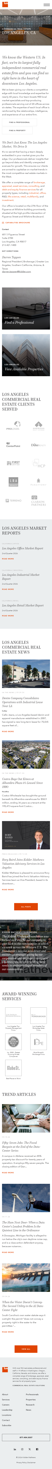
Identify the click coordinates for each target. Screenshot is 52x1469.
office (43, 193)
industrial (34, 193)
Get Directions (10, 251)
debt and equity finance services (19, 189)
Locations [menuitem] (6, 1415)
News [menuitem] (28, 1410)
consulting (33, 186)
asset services (20, 186)
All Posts (26, 907)
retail (23, 196)
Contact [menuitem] (6, 1420)
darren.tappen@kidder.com (16, 271)
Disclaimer (31, 1462)
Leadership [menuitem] (7, 1410)
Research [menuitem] (30, 1405)
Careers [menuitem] (5, 1405)
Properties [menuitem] (31, 1400)
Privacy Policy (21, 1462)
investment (7, 200)
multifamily (32, 196)
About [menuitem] (5, 1395)
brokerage (39, 182)
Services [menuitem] (6, 1400)
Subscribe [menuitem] (6, 1426)
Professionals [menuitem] (32, 1395)
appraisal (7, 186)
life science (13, 196)
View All (26, 1349)
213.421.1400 (9, 245)
